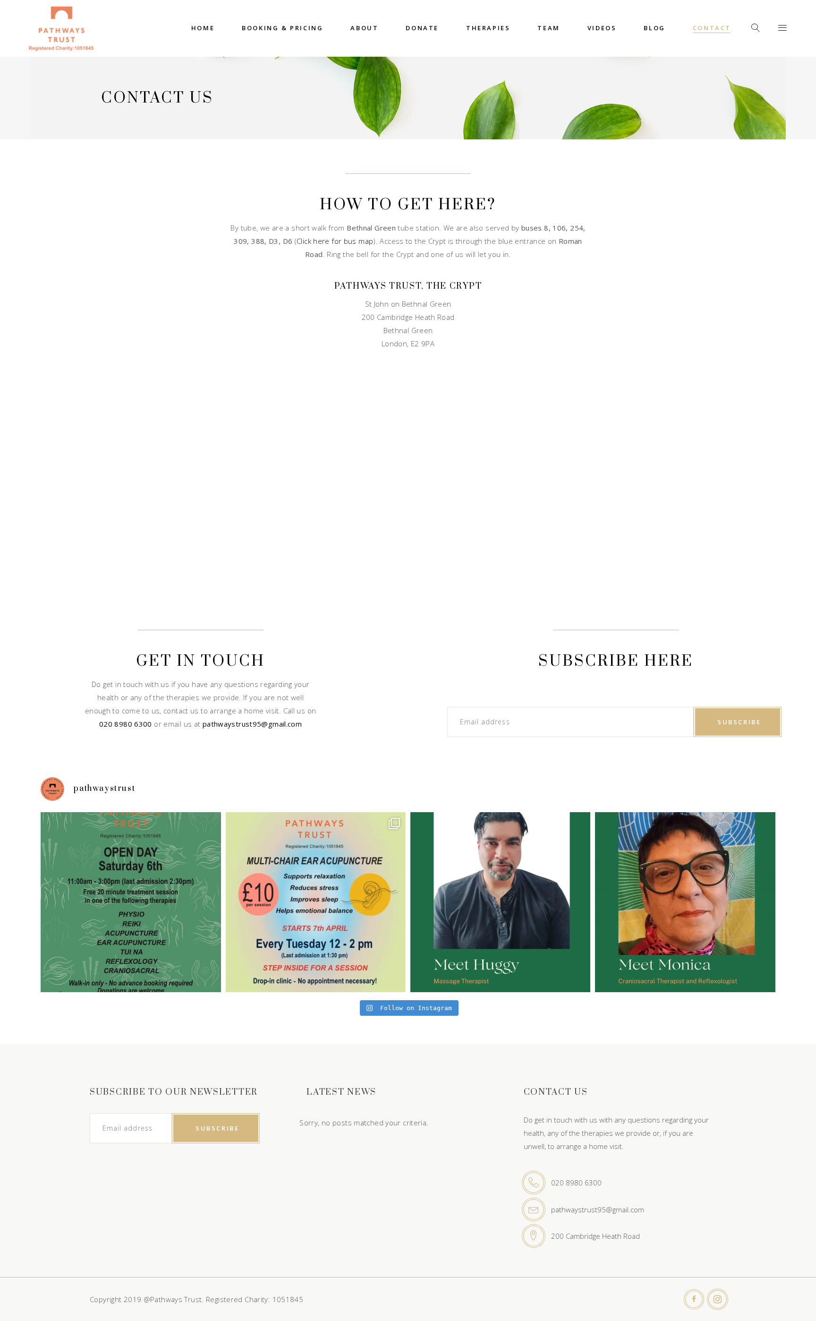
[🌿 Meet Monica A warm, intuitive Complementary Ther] (685, 902)
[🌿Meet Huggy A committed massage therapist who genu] (500, 902)
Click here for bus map (335, 241)
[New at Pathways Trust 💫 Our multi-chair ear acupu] (316, 902)
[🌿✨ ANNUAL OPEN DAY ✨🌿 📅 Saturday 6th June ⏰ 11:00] (131, 902)
